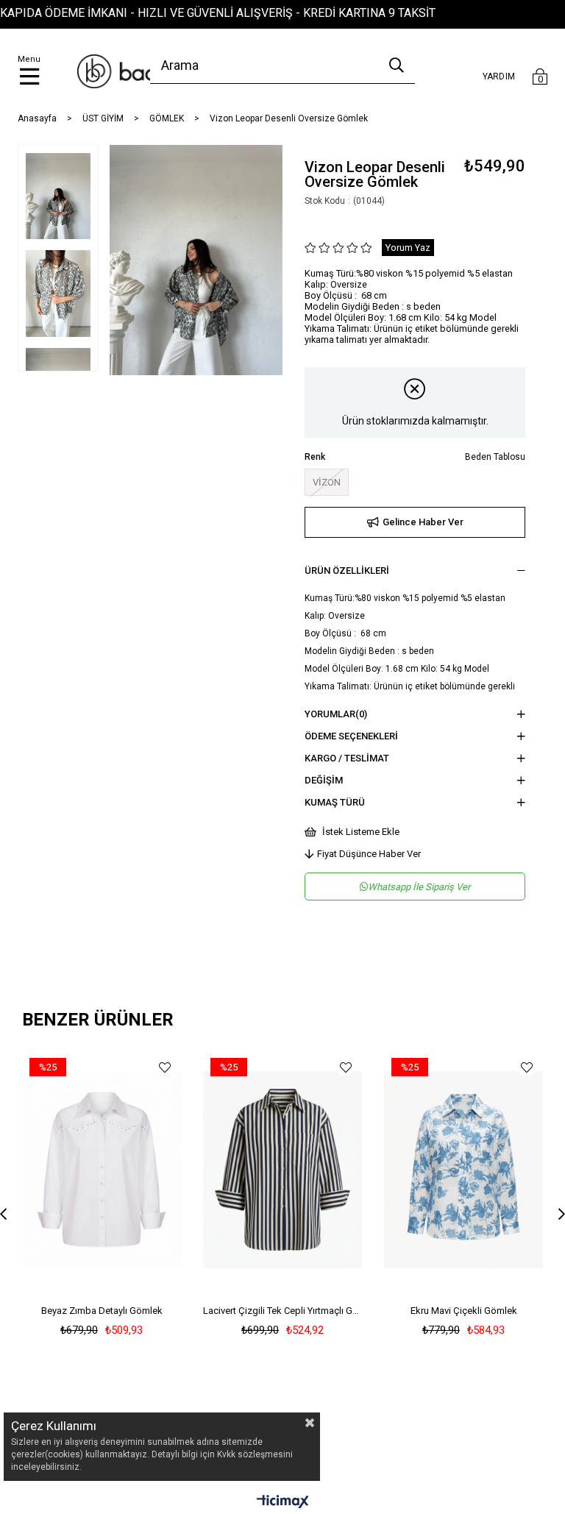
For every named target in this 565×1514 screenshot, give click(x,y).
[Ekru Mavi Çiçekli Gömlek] (463, 1170)
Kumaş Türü (335, 802)
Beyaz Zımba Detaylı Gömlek (102, 1310)
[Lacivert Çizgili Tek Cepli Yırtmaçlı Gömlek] (282, 1170)
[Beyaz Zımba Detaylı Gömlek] (101, 1170)
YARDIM (499, 76)
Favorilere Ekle (164, 1067)
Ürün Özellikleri (347, 570)
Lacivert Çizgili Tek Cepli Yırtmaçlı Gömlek (282, 1310)
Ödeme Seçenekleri (351, 736)
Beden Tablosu (495, 457)
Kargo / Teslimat (347, 758)
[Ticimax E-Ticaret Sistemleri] (283, 1502)
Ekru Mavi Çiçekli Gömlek (464, 1310)
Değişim (324, 780)
